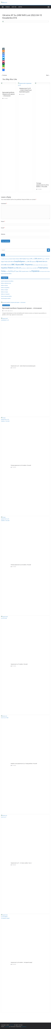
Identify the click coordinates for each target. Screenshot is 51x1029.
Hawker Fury (25, 258)
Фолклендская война (43, 271)
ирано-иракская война (6, 273)
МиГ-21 (25, 268)
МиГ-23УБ (32, 268)
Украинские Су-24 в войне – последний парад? (21, 962)
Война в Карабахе (5, 287)
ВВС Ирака (16, 264)
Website (3, 234)
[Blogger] (25, 68)
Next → (48, 75)
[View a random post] (48, 6)
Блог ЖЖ (14, 6)
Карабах (4, 268)
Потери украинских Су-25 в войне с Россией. (42, 184)
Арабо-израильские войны (7, 281)
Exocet (10, 258)
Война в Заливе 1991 (36, 264)
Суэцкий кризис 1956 (26, 271)
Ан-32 (29, 261)
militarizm (11, 310)
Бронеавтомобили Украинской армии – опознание (8, 94)
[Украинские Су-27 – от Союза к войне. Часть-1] (5, 864)
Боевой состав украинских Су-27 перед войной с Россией (24, 763)
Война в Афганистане (6, 283)
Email (3, 228)
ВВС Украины (27, 264)
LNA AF (39, 258)
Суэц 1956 (18, 271)
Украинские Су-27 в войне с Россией (19, 664)
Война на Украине (5, 294)
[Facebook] (25, 55)
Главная (7, 6)
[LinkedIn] (25, 59)
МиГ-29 (36, 268)
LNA (35, 258)
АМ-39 (12, 261)
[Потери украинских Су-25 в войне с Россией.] (42, 83)
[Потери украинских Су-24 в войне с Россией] (5, 565)
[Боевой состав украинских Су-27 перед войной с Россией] (5, 764)
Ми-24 (18, 268)
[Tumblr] (25, 64)
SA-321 (47, 258)
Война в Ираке (4, 285)
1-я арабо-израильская (5, 258)
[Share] (25, 70)
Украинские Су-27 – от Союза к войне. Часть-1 (21, 863)
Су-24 (7, 271)
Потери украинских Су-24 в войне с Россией (21, 564)
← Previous (4, 75)
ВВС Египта (7, 265)
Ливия (10, 267)
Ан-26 (26, 261)
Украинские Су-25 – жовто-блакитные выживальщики (25, 90)
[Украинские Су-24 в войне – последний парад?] (5, 963)
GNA (21, 258)
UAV (9, 261)
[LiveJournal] (25, 49)
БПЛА (2, 265)
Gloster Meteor (16, 258)
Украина (35, 271)
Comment (4, 203)
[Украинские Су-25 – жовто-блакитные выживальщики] (25, 83)
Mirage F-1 (43, 258)
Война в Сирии (4, 292)
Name (3, 221)
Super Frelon (4, 261)
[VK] (25, 53)
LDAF (33, 258)
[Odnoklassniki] (25, 51)
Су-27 (13, 271)
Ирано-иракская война (6, 296)
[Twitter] (25, 57)
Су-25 (10, 271)
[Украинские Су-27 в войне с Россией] (5, 665)
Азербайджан (19, 261)
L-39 (30, 259)
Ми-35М (22, 268)
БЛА (46, 261)
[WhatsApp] (25, 66)
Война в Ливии (4, 289)
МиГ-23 (28, 268)
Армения (34, 261)
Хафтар (48, 271)
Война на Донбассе (44, 264)
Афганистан (40, 261)
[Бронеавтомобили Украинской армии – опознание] (8, 83)
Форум (20, 6)
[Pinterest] (25, 61)
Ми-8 (14, 268)
